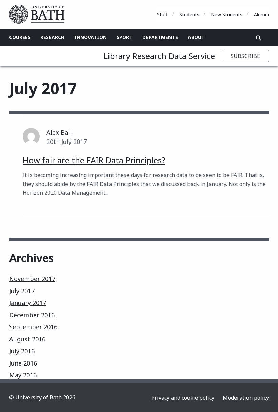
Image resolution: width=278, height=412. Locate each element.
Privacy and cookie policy (182, 397)
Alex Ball (59, 132)
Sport (125, 37)
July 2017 (22, 291)
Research (52, 37)
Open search (259, 38)
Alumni (261, 14)
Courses (20, 37)
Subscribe (245, 56)
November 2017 (32, 279)
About (196, 37)
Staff (162, 14)
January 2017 (27, 303)
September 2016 (33, 327)
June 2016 (23, 363)
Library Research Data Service (159, 55)
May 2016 (23, 375)
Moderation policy (246, 397)
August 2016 (27, 339)
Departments (160, 37)
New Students (226, 14)
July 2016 (22, 351)
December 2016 (32, 315)
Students (189, 14)
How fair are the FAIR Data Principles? (94, 160)
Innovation (90, 37)
